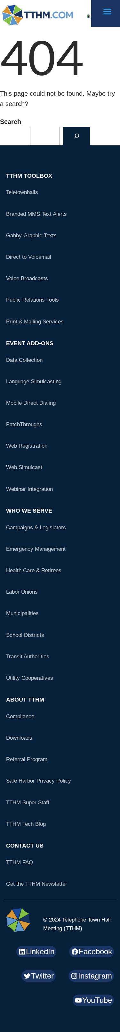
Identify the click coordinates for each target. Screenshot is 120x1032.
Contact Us (25, 845)
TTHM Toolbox (29, 176)
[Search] (76, 136)
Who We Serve (29, 511)
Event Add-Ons (29, 343)
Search (10, 121)
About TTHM (25, 699)
